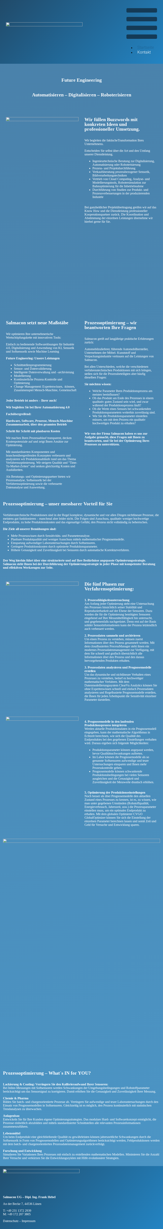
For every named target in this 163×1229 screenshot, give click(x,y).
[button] (141, 24)
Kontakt (144, 52)
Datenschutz (10, 1221)
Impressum (28, 1221)
